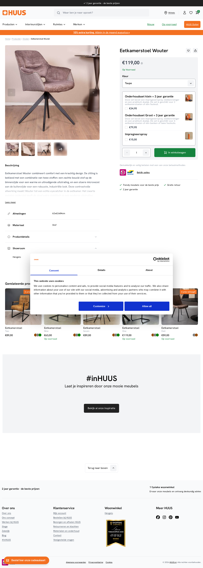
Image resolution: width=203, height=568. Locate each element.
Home (7, 39)
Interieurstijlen (33, 24)
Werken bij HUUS (10, 522)
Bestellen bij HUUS (62, 517)
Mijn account (59, 513)
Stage (5, 526)
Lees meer (10, 202)
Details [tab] (101, 270)
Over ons (6, 513)
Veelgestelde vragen (63, 539)
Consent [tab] (54, 270)
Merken (77, 24)
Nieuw (150, 24)
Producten (8, 24)
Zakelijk (6, 530)
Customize (99, 306)
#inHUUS (6, 539)
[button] (188, 50)
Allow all (147, 306)
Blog (4, 535)
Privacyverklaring (95, 562)
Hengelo (109, 513)
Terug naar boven (98, 468)
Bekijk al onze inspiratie (101, 408)
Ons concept (8, 517)
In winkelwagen (177, 152)
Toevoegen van (131, 108)
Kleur (125, 76)
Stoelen (26, 39)
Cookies (109, 562)
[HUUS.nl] (26, 12)
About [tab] (149, 270)
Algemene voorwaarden (76, 562)
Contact (57, 535)
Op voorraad (169, 24)
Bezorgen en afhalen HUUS (67, 522)
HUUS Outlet (192, 24)
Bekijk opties (143, 172)
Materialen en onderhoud (66, 530)
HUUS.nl (173, 562)
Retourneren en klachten (66, 526)
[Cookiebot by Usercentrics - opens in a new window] (155, 259)
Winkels (171, 12)
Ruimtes (57, 24)
